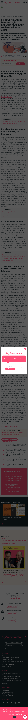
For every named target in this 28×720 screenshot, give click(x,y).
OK (14, 717)
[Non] (26, 713)
